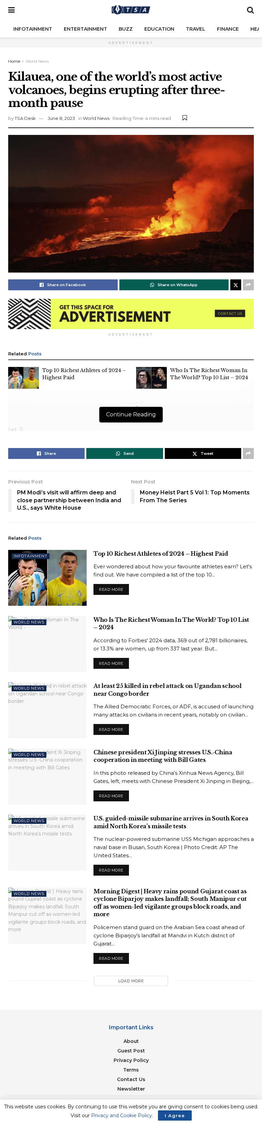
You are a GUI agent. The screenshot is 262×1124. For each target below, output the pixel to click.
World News (37, 61)
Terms (131, 1070)
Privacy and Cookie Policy (121, 1115)
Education (159, 29)
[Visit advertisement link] (131, 314)
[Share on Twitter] (235, 284)
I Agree (175, 1115)
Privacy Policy (131, 1060)
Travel (195, 29)
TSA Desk (25, 118)
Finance (228, 29)
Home (14, 61)
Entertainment (85, 29)
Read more (114, 588)
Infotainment (32, 29)
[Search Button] (250, 10)
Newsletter (131, 1089)
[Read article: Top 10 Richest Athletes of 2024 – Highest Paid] (23, 378)
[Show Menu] (11, 10)
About (131, 1041)
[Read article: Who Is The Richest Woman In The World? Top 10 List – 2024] (151, 378)
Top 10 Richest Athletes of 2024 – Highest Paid (160, 553)
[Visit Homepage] (131, 10)
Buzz (126, 29)
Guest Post (131, 1051)
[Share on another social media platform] (248, 284)
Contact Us (131, 1079)
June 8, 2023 (61, 118)
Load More (131, 981)
